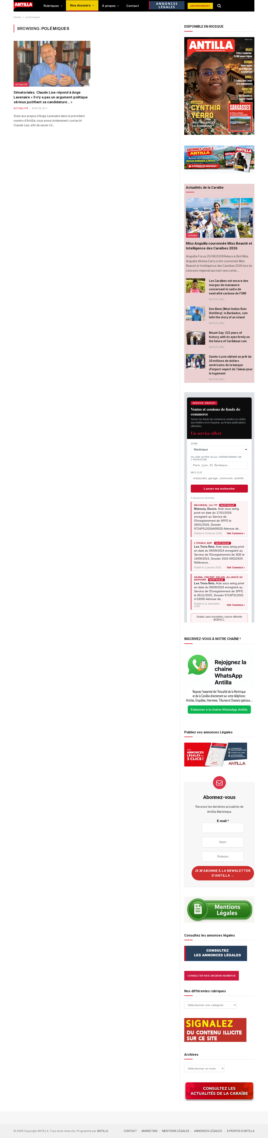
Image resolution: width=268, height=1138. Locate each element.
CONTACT (130, 1131)
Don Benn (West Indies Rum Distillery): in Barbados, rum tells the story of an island (228, 313)
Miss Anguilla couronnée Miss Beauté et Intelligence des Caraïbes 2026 (219, 245)
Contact (132, 6)
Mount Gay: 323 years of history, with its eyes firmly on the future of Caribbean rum (229, 337)
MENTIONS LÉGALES (175, 1131)
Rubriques (51, 6)
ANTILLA (102, 1131)
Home (17, 17)
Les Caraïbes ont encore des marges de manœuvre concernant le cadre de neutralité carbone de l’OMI (228, 287)
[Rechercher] (219, 6)
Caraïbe (192, 235)
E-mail (223, 821)
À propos (109, 6)
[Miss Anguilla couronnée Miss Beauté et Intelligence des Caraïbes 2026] (219, 218)
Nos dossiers (80, 5)
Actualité (21, 84)
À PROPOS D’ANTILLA (240, 1131)
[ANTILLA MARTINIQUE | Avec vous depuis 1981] (23, 5)
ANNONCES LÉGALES (208, 1131)
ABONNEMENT (200, 5)
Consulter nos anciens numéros (212, 975)
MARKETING (149, 1131)
